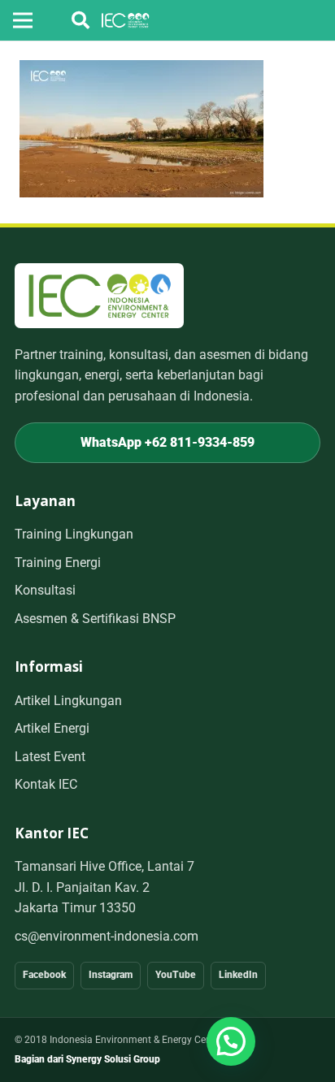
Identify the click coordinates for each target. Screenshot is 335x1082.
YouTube (175, 974)
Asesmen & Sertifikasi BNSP (95, 618)
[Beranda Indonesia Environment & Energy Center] (99, 295)
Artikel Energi (52, 728)
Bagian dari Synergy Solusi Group (87, 1059)
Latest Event (50, 756)
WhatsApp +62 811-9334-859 (167, 442)
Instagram (111, 974)
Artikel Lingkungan (68, 700)
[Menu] (22, 20)
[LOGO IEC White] (125, 20)
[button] (80, 20)
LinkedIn (238, 974)
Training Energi (58, 562)
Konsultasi (45, 590)
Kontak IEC (46, 784)
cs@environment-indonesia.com (106, 936)
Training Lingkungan (74, 534)
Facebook (44, 974)
